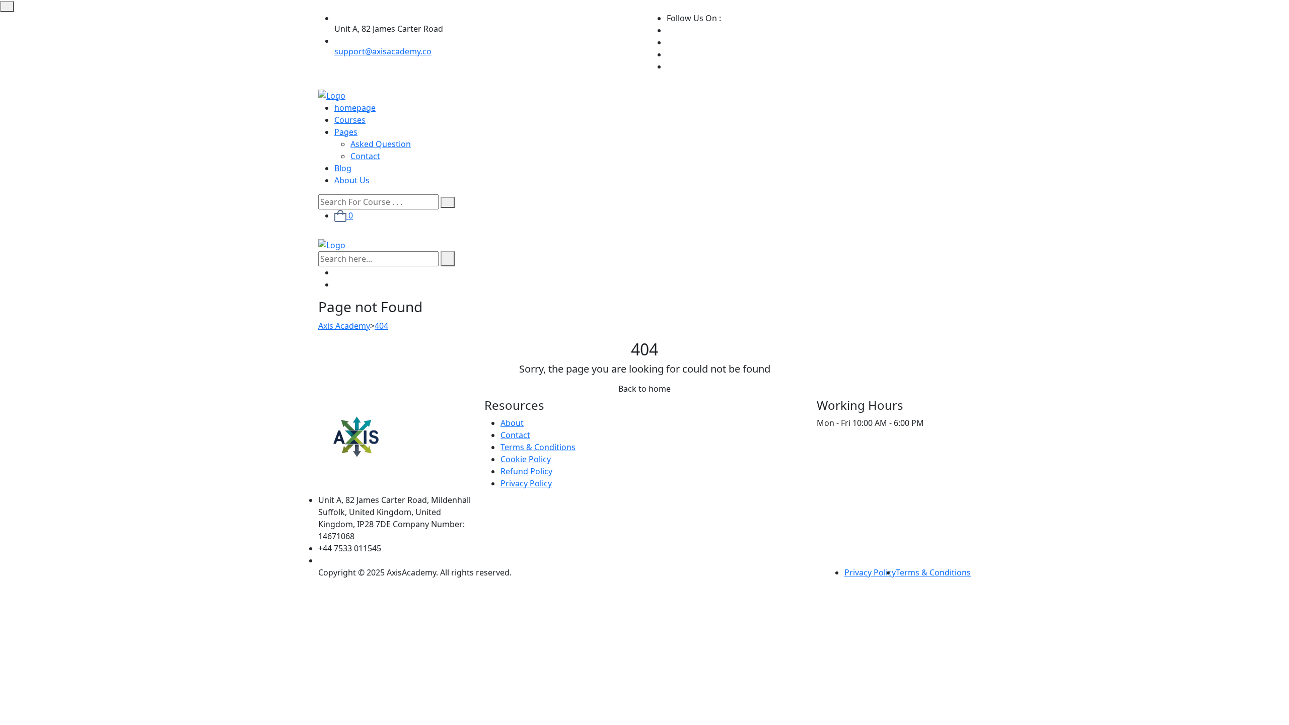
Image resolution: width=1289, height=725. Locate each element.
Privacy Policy (526, 483)
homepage (355, 107)
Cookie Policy (525, 459)
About (512, 422)
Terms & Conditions (538, 447)
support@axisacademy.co (383, 51)
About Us (352, 180)
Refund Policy (526, 471)
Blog (342, 168)
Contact (365, 156)
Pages (345, 131)
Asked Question (380, 144)
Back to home (644, 388)
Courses (350, 119)
